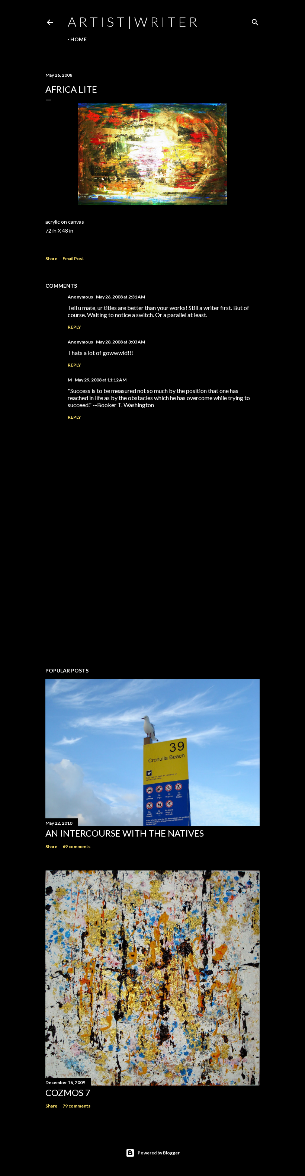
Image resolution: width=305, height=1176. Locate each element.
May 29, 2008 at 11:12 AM (100, 380)
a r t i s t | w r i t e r (132, 21)
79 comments (76, 1106)
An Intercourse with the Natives (124, 833)
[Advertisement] (152, 596)
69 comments (76, 846)
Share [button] (51, 258)
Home (78, 39)
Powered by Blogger (159, 1153)
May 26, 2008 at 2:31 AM (120, 297)
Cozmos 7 (67, 1092)
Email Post (73, 258)
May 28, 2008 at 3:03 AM (120, 342)
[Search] (255, 20)
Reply (74, 327)
